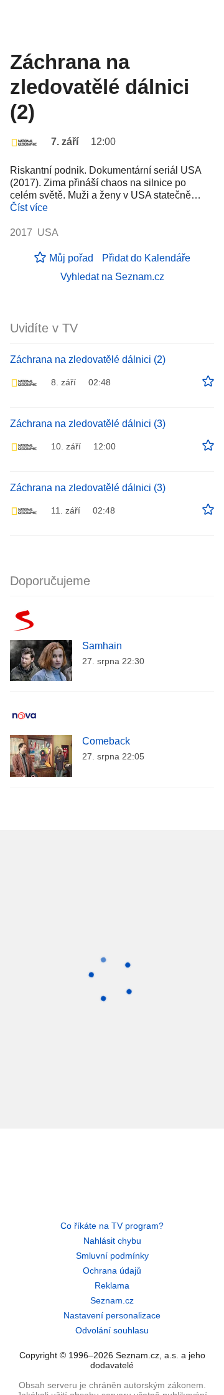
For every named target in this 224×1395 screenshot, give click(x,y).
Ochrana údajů (112, 1270)
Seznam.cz (112, 1300)
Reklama (112, 1285)
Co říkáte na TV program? (112, 1226)
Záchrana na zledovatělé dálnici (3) (88, 423)
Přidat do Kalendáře (146, 258)
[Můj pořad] (208, 381)
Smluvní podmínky (112, 1256)
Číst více (29, 207)
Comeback (106, 741)
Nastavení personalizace (112, 1315)
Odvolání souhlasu (112, 1330)
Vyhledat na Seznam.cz (112, 276)
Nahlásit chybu (112, 1241)
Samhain (102, 646)
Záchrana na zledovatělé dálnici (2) (88, 359)
